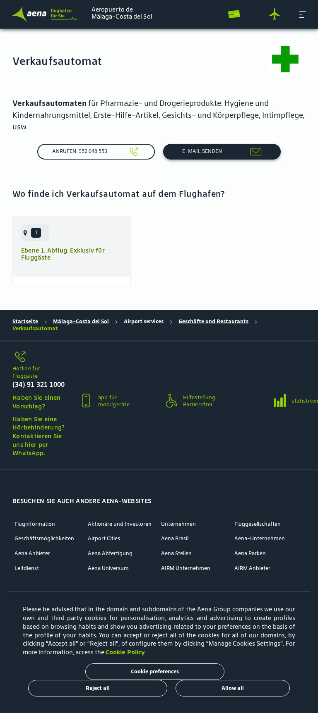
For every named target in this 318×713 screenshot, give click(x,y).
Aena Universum (108, 568)
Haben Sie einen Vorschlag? (36, 401)
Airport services (144, 321)
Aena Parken (250, 553)
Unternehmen (178, 524)
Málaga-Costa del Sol (81, 321)
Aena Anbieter (32, 553)
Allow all (233, 688)
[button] (302, 14)
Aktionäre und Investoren (120, 524)
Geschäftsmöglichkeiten (44, 538)
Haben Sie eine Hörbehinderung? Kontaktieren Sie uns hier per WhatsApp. (38, 436)
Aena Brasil (174, 538)
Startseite (25, 321)
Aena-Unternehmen (259, 538)
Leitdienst (26, 568)
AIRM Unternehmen (185, 568)
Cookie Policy (125, 652)
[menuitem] (35, 232)
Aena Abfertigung (110, 553)
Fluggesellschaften (257, 524)
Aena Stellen (176, 553)
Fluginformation (34, 524)
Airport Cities (104, 538)
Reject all (98, 688)
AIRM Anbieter (252, 568)
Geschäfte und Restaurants (213, 321)
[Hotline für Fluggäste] (38, 357)
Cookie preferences (155, 671)
